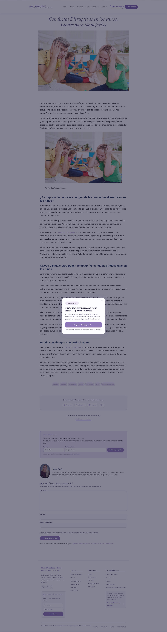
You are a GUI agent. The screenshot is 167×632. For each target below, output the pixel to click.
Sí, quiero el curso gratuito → (83, 325)
